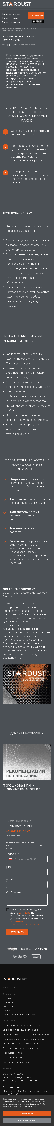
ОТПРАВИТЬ (17, 932)
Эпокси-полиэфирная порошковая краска (26, 1034)
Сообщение (13, 892)
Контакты (8, 1006)
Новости (7, 1010)
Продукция (9, 998)
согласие (24, 912)
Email (9, 879)
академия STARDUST (22, 28)
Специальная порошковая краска (21, 1043)
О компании (9, 1002)
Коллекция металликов (16, 1062)
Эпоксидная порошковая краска (20, 1029)
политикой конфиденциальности (24, 923)
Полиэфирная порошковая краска (22, 1025)
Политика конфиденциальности (20, 1014)
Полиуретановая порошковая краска (23, 1039)
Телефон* (12, 854)
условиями (7, 1101)
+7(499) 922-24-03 (18, 831)
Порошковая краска (11, 14)
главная (3, 28)
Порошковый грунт (11, 22)
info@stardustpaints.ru (23, 1080)
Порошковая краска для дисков (20, 1048)
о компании (11, 28)
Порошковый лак (10, 18)
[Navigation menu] (49, 4)
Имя (9, 866)
